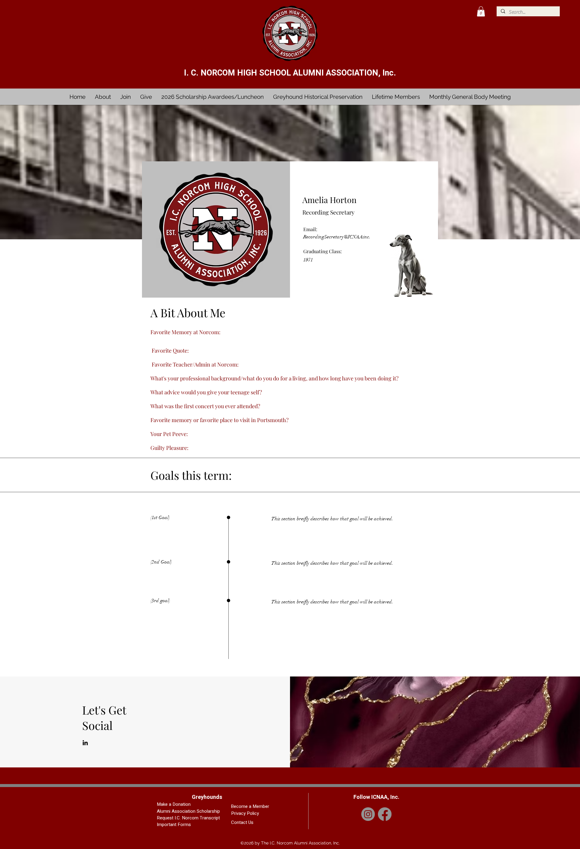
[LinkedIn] (85, 742)
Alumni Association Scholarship (188, 811)
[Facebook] (385, 814)
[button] (481, 11)
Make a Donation (174, 804)
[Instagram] (368, 814)
